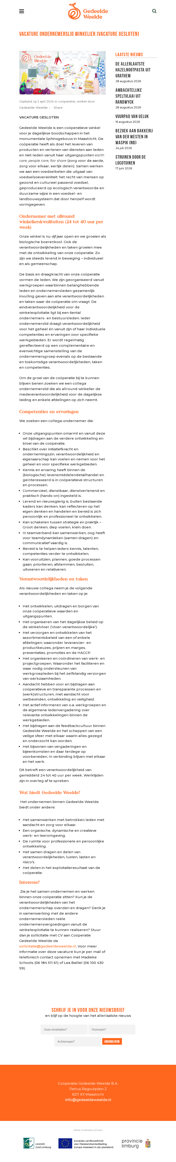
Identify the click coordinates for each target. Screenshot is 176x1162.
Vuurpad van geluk (132, 115)
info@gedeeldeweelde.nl (88, 1100)
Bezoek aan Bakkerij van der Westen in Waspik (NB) (134, 136)
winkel (82, 101)
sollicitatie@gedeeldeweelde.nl (47, 946)
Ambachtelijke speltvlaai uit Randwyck (129, 95)
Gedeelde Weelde (33, 107)
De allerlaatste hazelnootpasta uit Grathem (133, 69)
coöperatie (66, 101)
